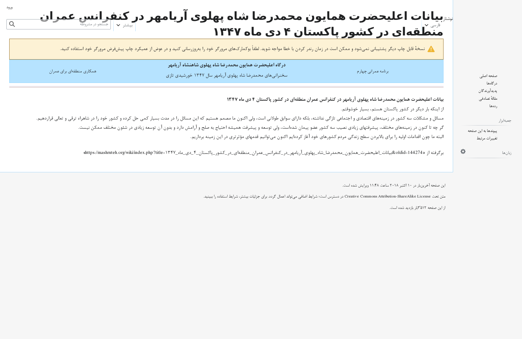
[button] (432, 23)
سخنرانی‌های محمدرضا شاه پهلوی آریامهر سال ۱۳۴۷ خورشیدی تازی (226, 75)
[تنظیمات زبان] (463, 151)
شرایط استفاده (227, 196)
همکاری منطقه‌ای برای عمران (72, 71)
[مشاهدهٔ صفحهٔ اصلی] (487, 31)
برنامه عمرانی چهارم (372, 71)
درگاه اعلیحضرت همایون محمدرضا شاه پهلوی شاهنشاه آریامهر (227, 65)
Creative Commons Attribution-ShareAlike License (387, 196)
